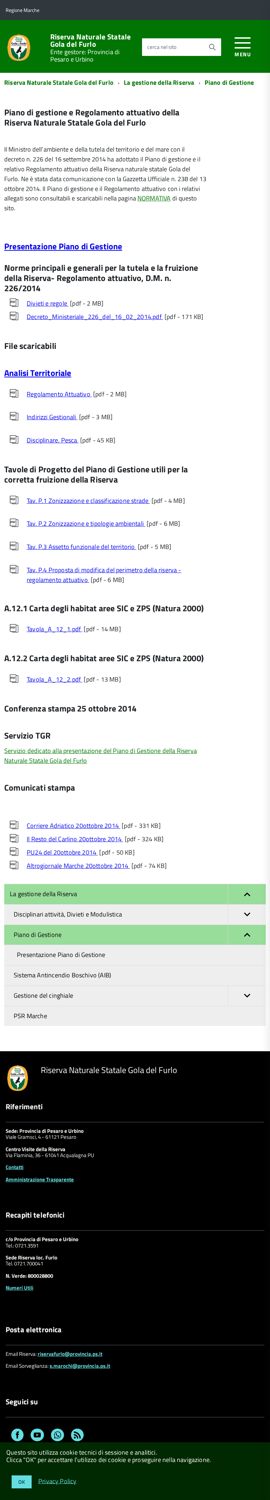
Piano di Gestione (229, 82)
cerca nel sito (161, 47)
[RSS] (77, 1436)
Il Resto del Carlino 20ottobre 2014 (75, 839)
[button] (247, 894)
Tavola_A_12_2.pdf (54, 679)
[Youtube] (37, 1436)
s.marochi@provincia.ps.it (80, 1366)
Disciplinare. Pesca (53, 440)
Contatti (15, 1167)
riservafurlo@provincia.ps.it (70, 1354)
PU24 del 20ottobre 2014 (62, 852)
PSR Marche (30, 1016)
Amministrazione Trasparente (40, 1179)
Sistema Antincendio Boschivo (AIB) (62, 975)
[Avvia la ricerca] (212, 47)
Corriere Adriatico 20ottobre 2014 (73, 825)
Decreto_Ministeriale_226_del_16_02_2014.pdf (95, 316)
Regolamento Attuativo (59, 394)
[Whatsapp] (57, 1436)
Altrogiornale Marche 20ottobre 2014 (78, 865)
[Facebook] (17, 1436)
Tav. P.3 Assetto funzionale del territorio (81, 546)
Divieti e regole (48, 303)
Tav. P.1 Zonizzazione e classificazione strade (88, 500)
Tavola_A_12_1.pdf (54, 629)
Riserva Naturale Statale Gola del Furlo (90, 40)
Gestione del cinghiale (43, 995)
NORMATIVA (154, 198)
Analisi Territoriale (37, 372)
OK (21, 1482)
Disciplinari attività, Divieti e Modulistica (68, 914)
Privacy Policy (57, 1481)
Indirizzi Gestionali (52, 417)
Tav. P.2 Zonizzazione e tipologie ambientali (86, 523)
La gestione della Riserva (159, 82)
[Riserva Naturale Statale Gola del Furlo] (19, 47)
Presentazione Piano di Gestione (63, 246)
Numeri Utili (19, 1288)
